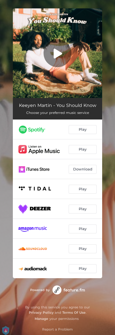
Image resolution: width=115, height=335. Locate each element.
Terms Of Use (74, 312)
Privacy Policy (41, 312)
